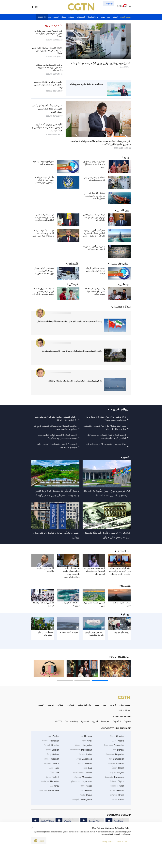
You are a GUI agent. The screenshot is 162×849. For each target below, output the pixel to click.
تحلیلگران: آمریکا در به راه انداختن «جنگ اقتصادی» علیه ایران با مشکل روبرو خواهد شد (94, 233)
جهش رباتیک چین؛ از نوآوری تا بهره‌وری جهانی (56, 535)
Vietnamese (49, 790)
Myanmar (81, 781)
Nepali (86, 785)
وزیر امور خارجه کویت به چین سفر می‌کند (43, 162)
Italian (85, 754)
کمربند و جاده (125, 709)
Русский (85, 721)
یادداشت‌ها (124, 551)
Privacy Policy (107, 841)
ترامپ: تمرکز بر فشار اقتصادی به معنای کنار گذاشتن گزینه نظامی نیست (44, 217)
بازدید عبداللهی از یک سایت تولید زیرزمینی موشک (95, 271)
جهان (97, 704)
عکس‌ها (126, 586)
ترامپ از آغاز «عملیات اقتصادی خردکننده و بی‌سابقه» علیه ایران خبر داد (44, 233)
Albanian (117, 736)
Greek (117, 795)
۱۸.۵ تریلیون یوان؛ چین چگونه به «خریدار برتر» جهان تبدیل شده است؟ (106, 418)
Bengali (118, 749)
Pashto (53, 736)
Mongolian (83, 777)
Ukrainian (50, 781)
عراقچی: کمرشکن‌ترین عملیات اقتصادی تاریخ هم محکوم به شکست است (55, 427)
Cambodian (116, 758)
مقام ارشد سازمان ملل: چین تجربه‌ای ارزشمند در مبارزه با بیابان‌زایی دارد (104, 427)
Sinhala (53, 754)
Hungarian (83, 745)
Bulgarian (115, 754)
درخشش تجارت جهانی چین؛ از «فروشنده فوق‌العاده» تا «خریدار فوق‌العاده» (44, 271)
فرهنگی (50, 704)
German (116, 790)
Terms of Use (122, 841)
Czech (118, 768)
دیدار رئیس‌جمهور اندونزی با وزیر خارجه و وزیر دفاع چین (94, 164)
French (117, 785)
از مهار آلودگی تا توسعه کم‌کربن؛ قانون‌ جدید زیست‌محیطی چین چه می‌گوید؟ (57, 437)
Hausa (118, 799)
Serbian (52, 749)
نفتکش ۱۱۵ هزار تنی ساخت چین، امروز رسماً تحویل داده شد (95, 196)
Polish (86, 795)
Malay (82, 772)
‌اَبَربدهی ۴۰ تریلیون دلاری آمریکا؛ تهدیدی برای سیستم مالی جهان (57, 446)
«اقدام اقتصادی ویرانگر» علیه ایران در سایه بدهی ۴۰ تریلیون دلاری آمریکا (72, 351)
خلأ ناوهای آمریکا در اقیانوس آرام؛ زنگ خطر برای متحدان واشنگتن (75, 381)
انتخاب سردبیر (53, 25)
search (40, 17)
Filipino (117, 781)
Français (105, 721)
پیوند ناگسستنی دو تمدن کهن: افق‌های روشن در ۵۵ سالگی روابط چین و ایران (69, 321)
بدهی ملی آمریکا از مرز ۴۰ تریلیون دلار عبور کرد (94, 248)
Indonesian (81, 749)
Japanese (83, 758)
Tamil (54, 768)
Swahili (51, 763)
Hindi (87, 740)
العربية (95, 721)
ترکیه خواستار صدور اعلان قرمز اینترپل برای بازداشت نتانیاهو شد (94, 217)
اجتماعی (60, 704)
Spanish (51, 758)
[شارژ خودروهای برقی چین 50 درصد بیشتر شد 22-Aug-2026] (98, 41)
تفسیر (40, 704)
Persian (85, 790)
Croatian (116, 763)
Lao (88, 768)
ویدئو (126, 614)
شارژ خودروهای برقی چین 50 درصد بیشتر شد (94, 178)
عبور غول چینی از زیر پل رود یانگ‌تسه (94, 633)
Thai (55, 772)
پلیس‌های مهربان (121, 632)
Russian (51, 745)
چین (105, 704)
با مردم (113, 704)
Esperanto (114, 777)
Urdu (54, 785)
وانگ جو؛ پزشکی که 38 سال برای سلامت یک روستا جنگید (95, 291)
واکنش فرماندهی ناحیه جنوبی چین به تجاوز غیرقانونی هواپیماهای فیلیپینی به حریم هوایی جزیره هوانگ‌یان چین (44, 180)
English (127, 721)
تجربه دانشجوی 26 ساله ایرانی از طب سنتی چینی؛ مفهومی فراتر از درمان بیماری (43, 291)
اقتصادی (71, 704)
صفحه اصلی (125, 704)
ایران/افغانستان (85, 704)
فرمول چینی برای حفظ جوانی (45, 633)
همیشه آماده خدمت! (69, 632)
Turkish (52, 777)
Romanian (50, 740)
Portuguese (82, 799)
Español (117, 721)
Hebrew (85, 736)
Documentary (71, 721)
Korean (85, 763)
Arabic (117, 740)
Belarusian (114, 745)
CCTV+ (58, 721)
